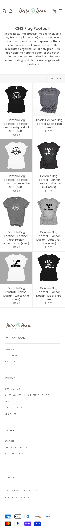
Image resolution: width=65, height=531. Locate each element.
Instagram (11, 355)
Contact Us (12, 389)
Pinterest (11, 361)
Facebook (11, 349)
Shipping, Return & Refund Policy (27, 395)
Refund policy (14, 453)
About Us (11, 414)
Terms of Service (16, 407)
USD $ (11, 477)
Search (9, 441)
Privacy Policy (14, 401)
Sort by (54, 79)
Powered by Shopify (17, 497)
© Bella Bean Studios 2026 (21, 490)
